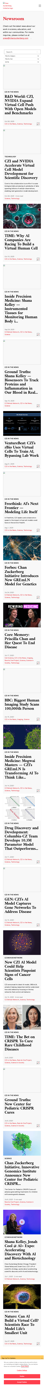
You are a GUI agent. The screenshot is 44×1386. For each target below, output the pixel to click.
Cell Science (9, 658)
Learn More (24, 1366)
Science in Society (17, 1063)
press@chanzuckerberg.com (15, 38)
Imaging (30, 658)
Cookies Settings (22, 1370)
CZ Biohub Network (12, 332)
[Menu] (40, 6)
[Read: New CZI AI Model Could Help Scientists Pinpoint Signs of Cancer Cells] (22, 966)
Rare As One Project (12, 660)
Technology (28, 124)
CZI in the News (10, 124)
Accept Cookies (22, 1382)
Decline (22, 1376)
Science (20, 124)
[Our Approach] (9, 5)
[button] (22, 56)
